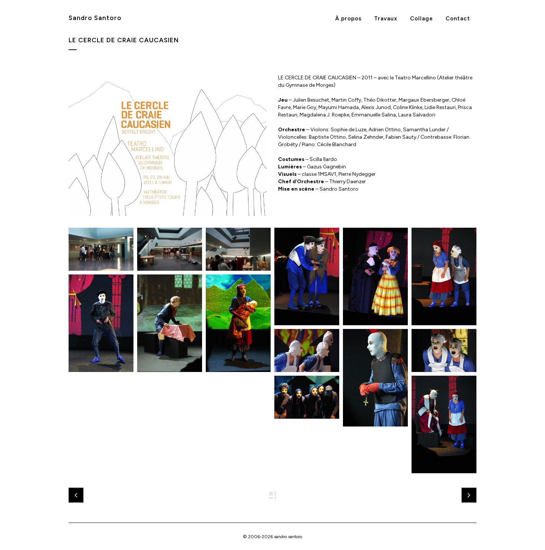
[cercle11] (306, 397)
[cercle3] (375, 277)
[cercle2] (444, 425)
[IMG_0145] (238, 249)
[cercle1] (306, 277)
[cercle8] (306, 350)
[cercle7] (238, 323)
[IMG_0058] (169, 249)
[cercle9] (375, 378)
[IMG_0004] (101, 249)
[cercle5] (101, 323)
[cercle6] (169, 323)
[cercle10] (444, 350)
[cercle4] (444, 277)
